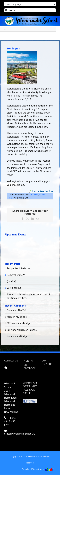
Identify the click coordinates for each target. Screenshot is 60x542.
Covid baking (14, 287)
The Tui (22, 310)
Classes (34, 194)
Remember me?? (16, 274)
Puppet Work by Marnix (19, 268)
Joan (9, 316)
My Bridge (21, 316)
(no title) (11, 281)
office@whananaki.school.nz (19, 433)
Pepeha (33, 329)
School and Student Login (33, 469)
